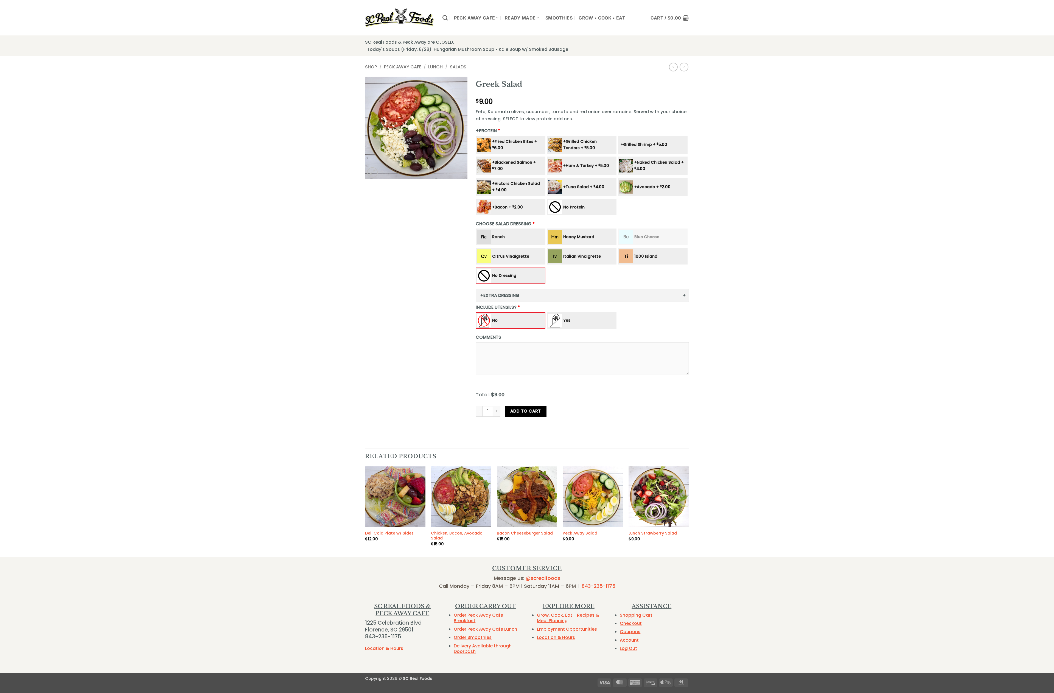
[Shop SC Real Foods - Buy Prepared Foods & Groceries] (399, 18)
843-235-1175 (598, 586)
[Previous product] (684, 67)
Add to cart (525, 411)
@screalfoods (543, 578)
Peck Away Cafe (474, 18)
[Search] (445, 18)
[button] (670, 18)
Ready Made (520, 18)
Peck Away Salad (580, 533)
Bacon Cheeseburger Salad (525, 533)
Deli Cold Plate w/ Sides (389, 533)
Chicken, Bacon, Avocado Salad (457, 536)
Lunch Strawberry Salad (653, 533)
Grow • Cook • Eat (602, 18)
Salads (458, 67)
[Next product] (673, 67)
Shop (371, 67)
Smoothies (559, 18)
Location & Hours (384, 648)
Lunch (435, 67)
